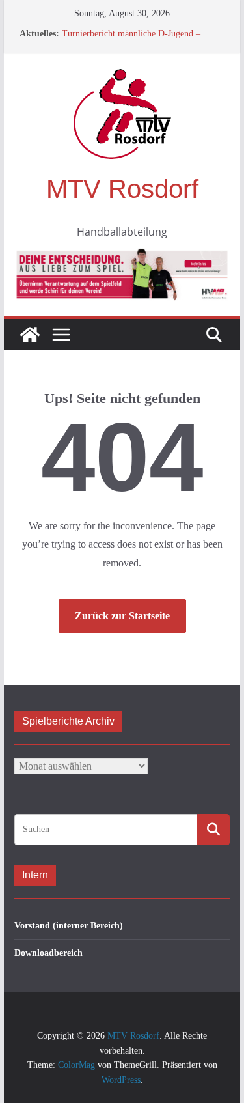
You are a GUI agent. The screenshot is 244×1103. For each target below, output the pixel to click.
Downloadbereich (48, 953)
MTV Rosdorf (122, 189)
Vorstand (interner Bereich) (68, 925)
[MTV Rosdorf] (30, 334)
